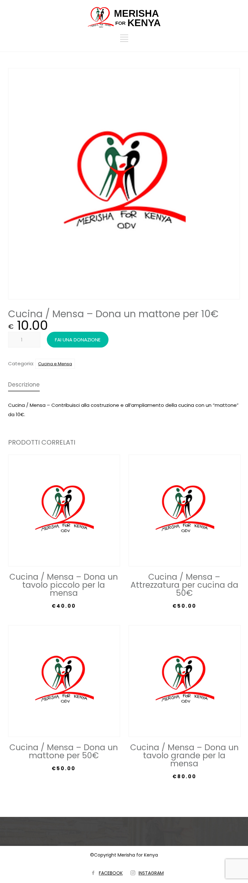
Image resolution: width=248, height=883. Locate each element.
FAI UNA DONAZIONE (77, 339)
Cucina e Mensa (55, 364)
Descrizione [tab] (24, 385)
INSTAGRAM (151, 873)
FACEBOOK (111, 873)
